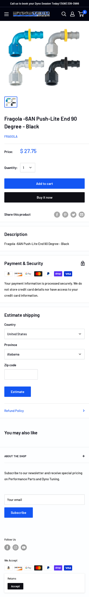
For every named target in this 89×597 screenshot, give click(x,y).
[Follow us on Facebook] (7, 547)
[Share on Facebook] (57, 214)
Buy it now (44, 197)
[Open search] (64, 14)
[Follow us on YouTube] (24, 547)
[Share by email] (82, 214)
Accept (15, 586)
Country (10, 324)
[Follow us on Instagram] (16, 547)
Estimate (17, 392)
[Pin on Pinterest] (65, 214)
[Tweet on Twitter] (73, 214)
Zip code (10, 365)
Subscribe (18, 512)
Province (10, 345)
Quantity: (10, 168)
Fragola (10, 136)
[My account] (72, 14)
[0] (81, 14)
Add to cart (44, 183)
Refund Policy (14, 411)
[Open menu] (6, 14)
